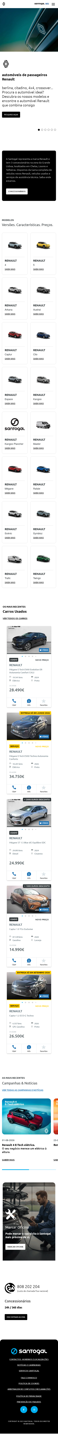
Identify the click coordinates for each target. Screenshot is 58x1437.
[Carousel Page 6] (55, 130)
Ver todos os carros (15, 618)
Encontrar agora (16, 1317)
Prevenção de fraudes (29, 1402)
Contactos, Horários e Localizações (29, 1359)
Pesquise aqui (11, 115)
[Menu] (53, 4)
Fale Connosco (29, 1378)
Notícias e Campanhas (29, 1365)
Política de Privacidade (29, 1396)
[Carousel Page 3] (45, 130)
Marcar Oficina (15, 1247)
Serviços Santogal (29, 1371)
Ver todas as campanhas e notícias (22, 1090)
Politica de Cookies (29, 1383)
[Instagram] (34, 1409)
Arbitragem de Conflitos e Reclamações (29, 1389)
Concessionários (17, 191)
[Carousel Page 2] (42, 130)
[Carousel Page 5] (52, 130)
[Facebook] (23, 1409)
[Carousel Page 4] (49, 130)
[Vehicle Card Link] (29, 640)
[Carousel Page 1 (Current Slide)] (39, 130)
